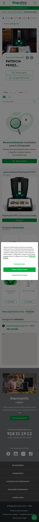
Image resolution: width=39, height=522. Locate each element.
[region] (19, 261)
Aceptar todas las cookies (19, 269)
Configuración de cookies (19, 275)
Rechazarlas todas (19, 264)
